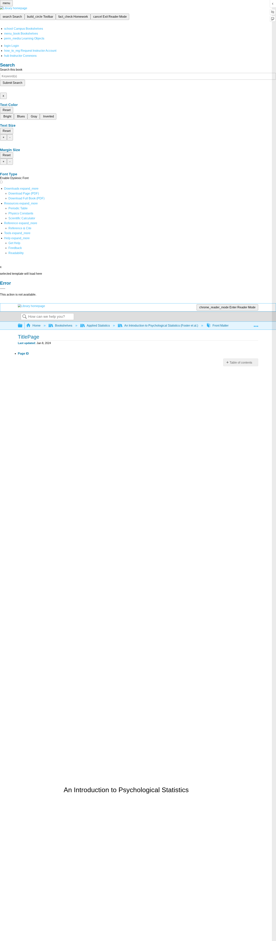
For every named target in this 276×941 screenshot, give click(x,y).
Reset (7, 110)
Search (24, 317)
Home (36, 325)
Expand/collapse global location (256, 324)
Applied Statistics (98, 325)
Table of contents (241, 362)
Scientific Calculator (21, 218)
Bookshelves (63, 325)
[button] (15, 248)
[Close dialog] (2, 288)
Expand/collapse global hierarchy (22, 325)
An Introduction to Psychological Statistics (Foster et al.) (161, 325)
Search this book (11, 69)
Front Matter (220, 325)
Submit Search (12, 82)
